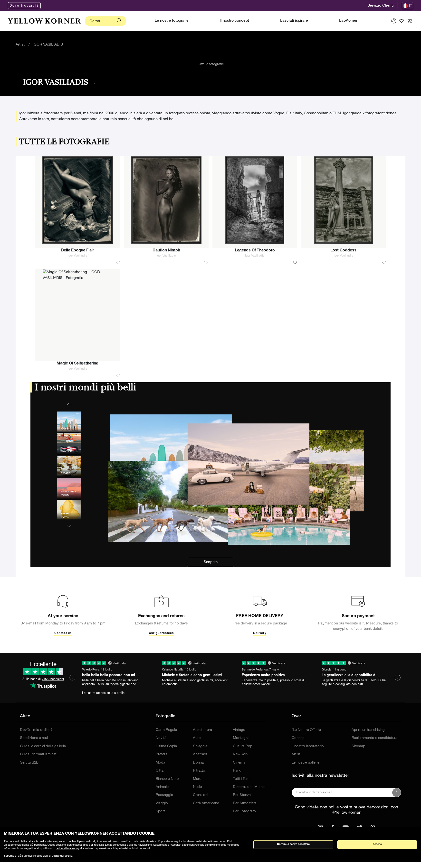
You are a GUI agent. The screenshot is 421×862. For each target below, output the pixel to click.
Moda (160, 763)
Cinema (239, 763)
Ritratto (199, 771)
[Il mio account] (394, 21)
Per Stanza (242, 795)
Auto (197, 738)
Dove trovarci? (24, 6)
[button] (69, 522)
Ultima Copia (166, 746)
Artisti (21, 45)
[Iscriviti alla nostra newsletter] (396, 792)
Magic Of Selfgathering (77, 364)
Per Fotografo (244, 811)
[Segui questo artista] (95, 83)
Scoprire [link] (211, 562)
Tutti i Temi (241, 779)
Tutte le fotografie (210, 64)
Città (159, 771)
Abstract (200, 754)
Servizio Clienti (380, 6)
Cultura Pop (242, 746)
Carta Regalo (166, 730)
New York (241, 754)
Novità (161, 738)
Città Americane (206, 803)
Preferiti (162, 754)
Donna (198, 763)
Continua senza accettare (293, 844)
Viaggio (162, 803)
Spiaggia (200, 746)
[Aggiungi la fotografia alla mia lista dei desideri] (117, 262)
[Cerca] (119, 21)
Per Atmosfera (245, 803)
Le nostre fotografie (172, 21)
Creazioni (200, 795)
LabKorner (348, 21)
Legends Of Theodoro (255, 251)
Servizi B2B (29, 763)
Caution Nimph (166, 251)
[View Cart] (409, 21)
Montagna (241, 738)
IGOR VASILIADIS (48, 45)
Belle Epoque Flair (77, 251)
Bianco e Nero (167, 779)
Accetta (377, 844)
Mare (197, 779)
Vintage (239, 730)
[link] (44, 21)
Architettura (202, 730)
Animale (162, 787)
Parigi (237, 771)
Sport (160, 811)
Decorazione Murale (249, 787)
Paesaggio (164, 795)
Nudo (197, 787)
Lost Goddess (343, 251)
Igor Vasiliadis (77, 256)
